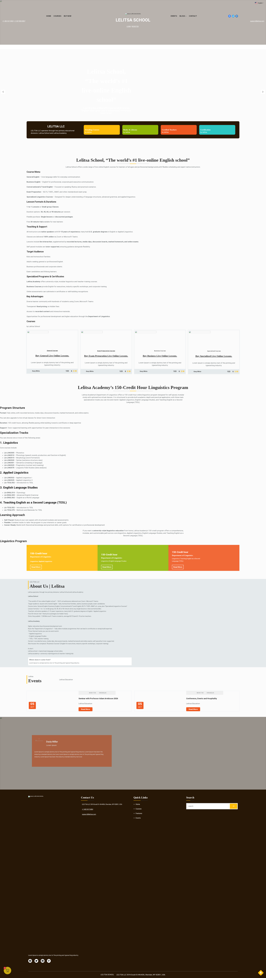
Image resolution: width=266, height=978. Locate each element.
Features (139, 813)
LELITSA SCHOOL (133, 20)
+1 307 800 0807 (19, 21)
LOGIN (129, 26)
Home (138, 804)
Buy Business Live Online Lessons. (160, 356)
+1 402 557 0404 (8, 21)
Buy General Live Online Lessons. (52, 355)
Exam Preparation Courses (106, 351)
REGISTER (135, 26)
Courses (139, 809)
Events (138, 818)
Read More (35, 567)
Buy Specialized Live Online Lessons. (213, 356)
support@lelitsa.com (257, 21)
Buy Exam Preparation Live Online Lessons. (106, 356)
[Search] (233, 806)
